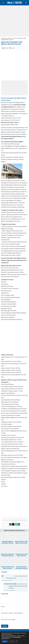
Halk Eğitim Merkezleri (10, 584)
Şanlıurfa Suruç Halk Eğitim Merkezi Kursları (21, 555)
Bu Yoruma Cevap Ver (7, 580)
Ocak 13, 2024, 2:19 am (21, 584)
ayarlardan (18, 637)
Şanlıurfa (9, 38)
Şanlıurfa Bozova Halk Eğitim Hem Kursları (21, 542)
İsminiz (3, 606)
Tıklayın (16, 122)
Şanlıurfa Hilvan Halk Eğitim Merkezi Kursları (7, 568)
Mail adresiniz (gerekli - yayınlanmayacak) (12, 613)
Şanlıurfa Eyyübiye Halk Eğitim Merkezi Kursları (7, 543)
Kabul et (4, 641)
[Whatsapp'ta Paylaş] (16, 524)
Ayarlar (11, 641)
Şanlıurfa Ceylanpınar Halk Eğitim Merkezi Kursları (7, 555)
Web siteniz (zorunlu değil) (8, 619)
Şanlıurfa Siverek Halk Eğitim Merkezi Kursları (21, 568)
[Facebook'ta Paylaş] (10, 524)
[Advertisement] (14, 21)
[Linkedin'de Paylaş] (19, 524)
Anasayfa (3, 38)
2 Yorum (13, 48)
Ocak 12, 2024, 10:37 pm (20, 576)
